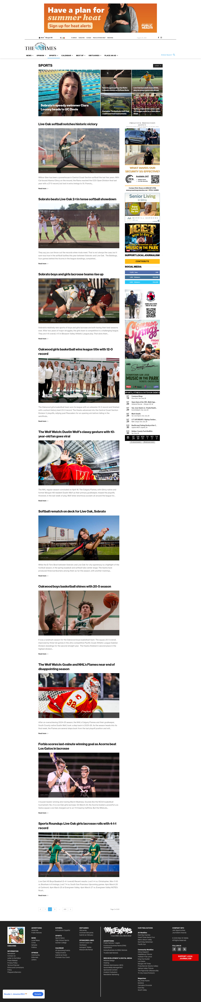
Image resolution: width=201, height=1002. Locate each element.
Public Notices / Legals (112, 943)
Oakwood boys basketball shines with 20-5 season (74, 586)
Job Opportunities (178, 930)
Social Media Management (113, 967)
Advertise (34, 930)
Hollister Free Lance (145, 957)
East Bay (141, 988)
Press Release (12, 960)
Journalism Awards (179, 933)
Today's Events (60, 953)
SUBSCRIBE (11, 946)
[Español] (64, 38)
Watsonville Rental (86, 950)
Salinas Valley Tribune (145, 968)
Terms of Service (13, 965)
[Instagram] (161, 37)
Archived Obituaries (86, 933)
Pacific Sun (142, 944)
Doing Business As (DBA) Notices (115, 950)
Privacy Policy (12, 963)
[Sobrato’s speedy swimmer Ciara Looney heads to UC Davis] (69, 97)
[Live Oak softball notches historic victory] (78, 150)
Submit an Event (61, 955)
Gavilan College (60, 943)
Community (35, 955)
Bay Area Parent (144, 981)
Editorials (34, 957)
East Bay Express (144, 935)
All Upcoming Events (62, 950)
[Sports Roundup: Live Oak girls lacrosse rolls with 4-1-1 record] (78, 854)
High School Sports (62, 940)
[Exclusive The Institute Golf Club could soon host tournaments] (116, 104)
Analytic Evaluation (110, 972)
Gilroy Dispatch (143, 952)
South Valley (142, 990)
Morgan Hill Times (144, 964)
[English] (61, 38)
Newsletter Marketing (111, 974)
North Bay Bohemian (145, 942)
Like (157, 272)
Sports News (60, 938)
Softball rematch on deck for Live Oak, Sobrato (72, 511)
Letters (33, 960)
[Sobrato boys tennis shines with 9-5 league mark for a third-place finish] (147, 104)
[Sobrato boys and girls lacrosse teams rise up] (78, 300)
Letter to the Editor (14, 958)
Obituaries (83, 930)
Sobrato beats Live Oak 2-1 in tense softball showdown (77, 199)
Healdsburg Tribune (145, 954)
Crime (33, 943)
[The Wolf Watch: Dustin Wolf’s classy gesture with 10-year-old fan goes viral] (78, 462)
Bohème (141, 983)
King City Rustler (144, 959)
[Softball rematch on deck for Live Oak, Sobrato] (78, 538)
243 (65, 909)
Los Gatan (141, 961)
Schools (34, 945)
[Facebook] (158, 37)
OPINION (34, 953)
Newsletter (11, 953)
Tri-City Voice (142, 973)
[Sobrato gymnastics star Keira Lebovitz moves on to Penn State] (116, 81)
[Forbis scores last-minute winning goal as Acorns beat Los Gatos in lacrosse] (78, 775)
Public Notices (36, 933)
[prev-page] (40, 909)
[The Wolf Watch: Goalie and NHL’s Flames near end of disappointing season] (78, 695)
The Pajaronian (143, 971)
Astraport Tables (85, 947)
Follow (155, 277)
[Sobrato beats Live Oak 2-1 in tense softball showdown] (78, 225)
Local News (35, 940)
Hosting (106, 963)
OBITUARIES (84, 928)
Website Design (109, 960)
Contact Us (11, 956)
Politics (34, 947)
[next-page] (70, 909)
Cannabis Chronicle (145, 985)
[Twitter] (184, 949)
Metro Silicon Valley (145, 940)
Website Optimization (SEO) (113, 965)
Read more (42, 188)
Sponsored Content (110, 970)
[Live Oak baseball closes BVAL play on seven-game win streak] (147, 81)
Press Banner (142, 966)
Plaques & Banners (14, 972)
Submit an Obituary (86, 935)
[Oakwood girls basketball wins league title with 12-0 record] (78, 380)
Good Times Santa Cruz (146, 937)
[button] (168, 55)
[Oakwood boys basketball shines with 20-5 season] (78, 613)
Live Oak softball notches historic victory (67, 124)
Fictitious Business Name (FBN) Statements (115, 946)
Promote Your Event (62, 957)
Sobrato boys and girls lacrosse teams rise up (71, 274)
